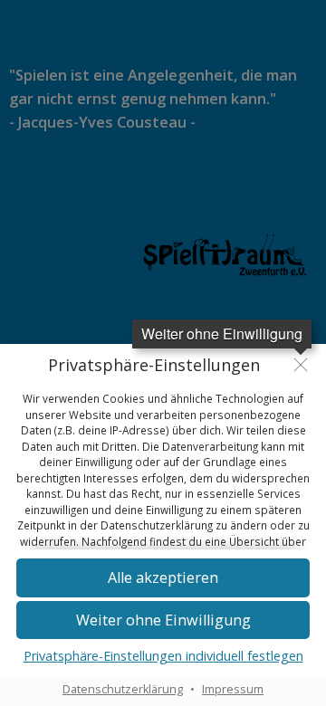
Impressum (233, 689)
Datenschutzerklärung (122, 689)
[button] (163, 577)
